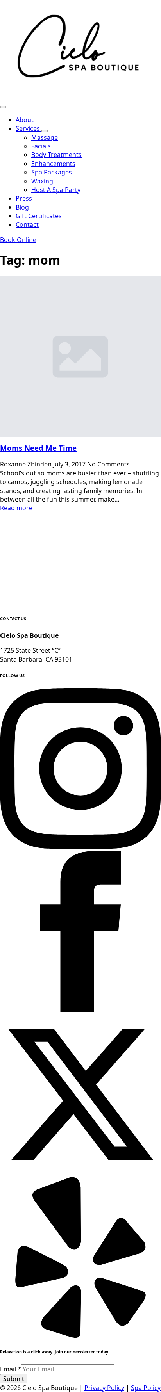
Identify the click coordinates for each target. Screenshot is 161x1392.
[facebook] (80, 1009)
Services (28, 128)
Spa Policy (146, 1387)
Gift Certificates (39, 216)
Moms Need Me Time (38, 448)
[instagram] (80, 846)
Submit (13, 1378)
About (25, 120)
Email (10, 1369)
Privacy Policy (104, 1387)
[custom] (80, 1335)
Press (24, 198)
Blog (22, 207)
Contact (27, 224)
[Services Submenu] (44, 131)
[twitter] (80, 1172)
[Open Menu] (3, 107)
